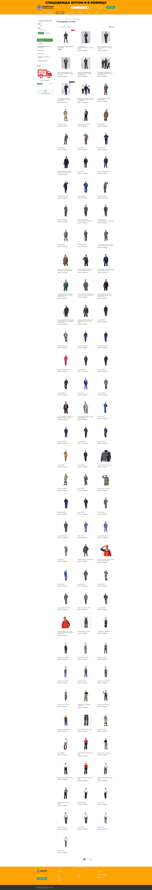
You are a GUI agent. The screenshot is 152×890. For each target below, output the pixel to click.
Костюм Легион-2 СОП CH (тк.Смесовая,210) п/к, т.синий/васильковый (64, 99)
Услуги (78, 874)
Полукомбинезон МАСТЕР (103, 704)
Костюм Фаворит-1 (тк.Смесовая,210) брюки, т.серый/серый (85, 47)
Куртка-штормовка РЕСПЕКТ (64, 607)
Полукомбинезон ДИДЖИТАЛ (104, 631)
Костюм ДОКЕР (61, 465)
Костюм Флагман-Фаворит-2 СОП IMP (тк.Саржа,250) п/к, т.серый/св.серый (105, 47)
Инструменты (41, 53)
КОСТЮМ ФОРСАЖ (62, 441)
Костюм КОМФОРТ (82, 196)
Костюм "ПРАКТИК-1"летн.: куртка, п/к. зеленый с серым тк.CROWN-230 (86, 295)
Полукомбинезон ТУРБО (63, 657)
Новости (97, 12)
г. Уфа (62, 7)
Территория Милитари (42, 60)
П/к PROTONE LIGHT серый (84, 631)
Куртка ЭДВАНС (81, 488)
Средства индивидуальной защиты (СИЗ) (43, 47)
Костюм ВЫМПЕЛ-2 (62, 393)
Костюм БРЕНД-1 (61, 147)
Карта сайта (51, 887)
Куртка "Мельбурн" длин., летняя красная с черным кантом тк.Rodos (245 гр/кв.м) (65, 632)
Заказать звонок (101, 8)
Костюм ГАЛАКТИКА (102, 196)
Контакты (106, 12)
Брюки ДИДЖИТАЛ (82, 802)
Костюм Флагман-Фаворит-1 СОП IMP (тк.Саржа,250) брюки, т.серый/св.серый (65, 73)
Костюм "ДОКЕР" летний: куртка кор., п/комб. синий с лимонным (106, 270)
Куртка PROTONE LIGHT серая (104, 465)
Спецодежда (41, 40)
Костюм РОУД (81, 147)
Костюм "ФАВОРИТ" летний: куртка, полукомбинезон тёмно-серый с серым (85, 321)
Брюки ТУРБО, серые (62, 827)
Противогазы (41, 50)
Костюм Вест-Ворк (62, 124)
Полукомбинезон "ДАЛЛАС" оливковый (84, 705)
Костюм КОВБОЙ (101, 319)
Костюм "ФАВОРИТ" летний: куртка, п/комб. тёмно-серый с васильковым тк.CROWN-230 (66, 321)
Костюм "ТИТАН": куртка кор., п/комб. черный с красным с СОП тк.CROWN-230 (105, 295)
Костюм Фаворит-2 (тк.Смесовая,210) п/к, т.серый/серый (106, 220)
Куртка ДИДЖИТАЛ (62, 512)
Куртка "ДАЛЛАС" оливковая (104, 488)
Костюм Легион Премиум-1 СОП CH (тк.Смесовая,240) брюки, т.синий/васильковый (86, 99)
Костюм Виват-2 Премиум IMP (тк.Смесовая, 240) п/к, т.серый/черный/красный (84, 73)
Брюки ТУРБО (101, 802)
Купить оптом (70, 12)
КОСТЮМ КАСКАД (82, 244)
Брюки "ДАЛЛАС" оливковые (104, 753)
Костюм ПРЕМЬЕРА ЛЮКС (64, 369)
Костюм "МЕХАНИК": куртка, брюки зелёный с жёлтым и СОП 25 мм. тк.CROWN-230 (65, 295)
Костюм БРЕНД (61, 244)
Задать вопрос (110, 7)
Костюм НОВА (81, 171)
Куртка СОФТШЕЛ (102, 607)
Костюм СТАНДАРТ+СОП (103, 171)
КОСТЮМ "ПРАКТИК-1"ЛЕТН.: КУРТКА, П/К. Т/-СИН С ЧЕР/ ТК (65, 172)
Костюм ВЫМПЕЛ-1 (82, 369)
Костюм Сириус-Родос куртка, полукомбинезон (104, 99)
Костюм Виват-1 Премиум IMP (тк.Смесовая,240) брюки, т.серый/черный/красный (105, 73)
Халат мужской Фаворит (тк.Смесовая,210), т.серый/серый (85, 220)
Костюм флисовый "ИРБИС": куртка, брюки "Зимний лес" (86, 417)
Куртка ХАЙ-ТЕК (81, 584)
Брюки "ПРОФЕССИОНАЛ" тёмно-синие (85, 753)
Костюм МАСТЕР (101, 147)
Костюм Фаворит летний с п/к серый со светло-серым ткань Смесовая (105, 245)
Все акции (39, 83)
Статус (39, 28)
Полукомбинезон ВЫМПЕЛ (64, 729)
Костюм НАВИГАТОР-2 (63, 345)
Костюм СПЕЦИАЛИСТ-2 (103, 345)
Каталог (60, 12)
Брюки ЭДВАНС (61, 753)
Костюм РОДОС (101, 124)
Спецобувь (40, 43)
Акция (39, 23)
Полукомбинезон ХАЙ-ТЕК (103, 680)
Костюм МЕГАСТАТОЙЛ (63, 196)
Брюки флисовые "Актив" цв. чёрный (64, 803)
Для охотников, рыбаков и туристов (43, 57)
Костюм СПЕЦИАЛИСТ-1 (83, 345)
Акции (88, 12)
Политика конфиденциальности (42, 887)
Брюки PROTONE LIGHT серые (85, 729)
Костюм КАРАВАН (102, 393)
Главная (41, 12)
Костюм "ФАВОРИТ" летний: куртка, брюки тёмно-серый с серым (65, 417)
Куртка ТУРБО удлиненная (63, 535)
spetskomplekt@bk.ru (102, 874)
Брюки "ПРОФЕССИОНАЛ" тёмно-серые (105, 778)
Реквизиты (59, 878)
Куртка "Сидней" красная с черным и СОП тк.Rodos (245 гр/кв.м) (106, 560)
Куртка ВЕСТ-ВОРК (62, 488)
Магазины (80, 12)
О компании (50, 12)
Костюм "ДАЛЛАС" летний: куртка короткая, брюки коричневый (85, 270)
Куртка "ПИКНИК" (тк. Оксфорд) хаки (86, 559)
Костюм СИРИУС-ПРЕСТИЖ (84, 124)
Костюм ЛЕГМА (101, 416)
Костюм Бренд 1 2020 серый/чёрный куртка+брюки (66, 47)
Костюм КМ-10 (81, 393)
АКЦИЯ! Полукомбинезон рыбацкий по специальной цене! (44, 81)
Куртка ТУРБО (81, 512)
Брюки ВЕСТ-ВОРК (102, 729)
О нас (58, 874)
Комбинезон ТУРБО (102, 657)
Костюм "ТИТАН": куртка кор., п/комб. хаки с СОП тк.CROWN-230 (65, 270)
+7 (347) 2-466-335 (99, 6)
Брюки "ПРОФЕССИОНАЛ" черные (65, 777)
